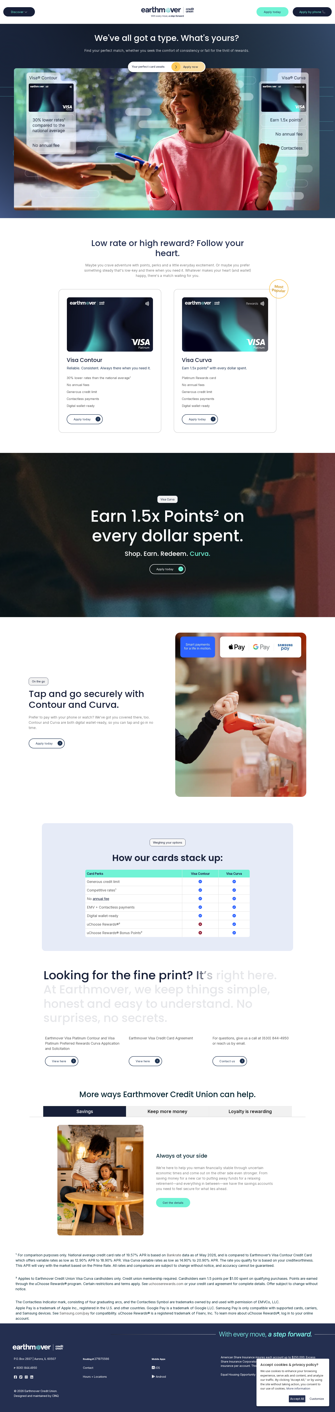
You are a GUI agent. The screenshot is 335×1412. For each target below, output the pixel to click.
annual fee (101, 899)
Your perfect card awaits (148, 66)
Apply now (190, 67)
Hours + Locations (95, 1376)
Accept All (297, 1399)
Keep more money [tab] (167, 1111)
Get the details (173, 1203)
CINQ (55, 1395)
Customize (317, 1399)
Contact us (227, 1061)
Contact (88, 1367)
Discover (18, 12)
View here (59, 1061)
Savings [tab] (84, 1111)
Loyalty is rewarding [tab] (250, 1111)
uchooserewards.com (166, 1284)
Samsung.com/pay (74, 1313)
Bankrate (174, 1255)
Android (161, 1376)
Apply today (272, 12)
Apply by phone (310, 12)
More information (298, 1388)
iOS (157, 1367)
